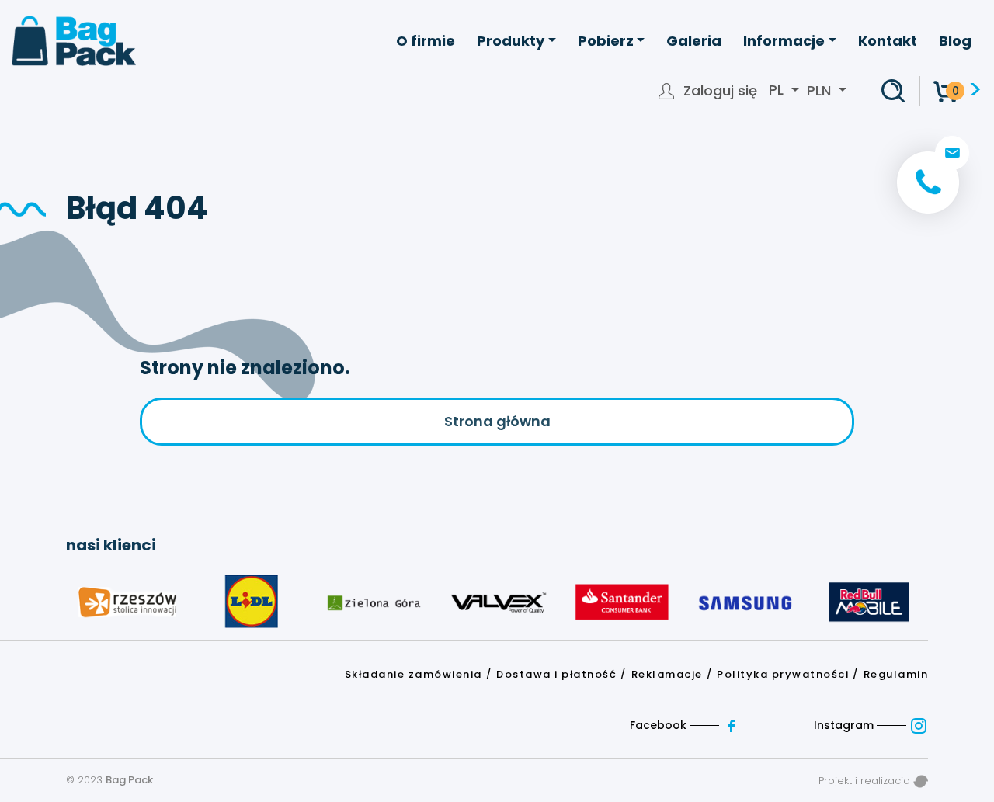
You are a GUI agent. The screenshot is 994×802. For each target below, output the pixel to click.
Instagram (845, 725)
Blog (955, 40)
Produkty (510, 40)
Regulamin (896, 674)
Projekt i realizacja (865, 780)
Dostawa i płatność (556, 674)
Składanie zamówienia (413, 674)
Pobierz (606, 40)
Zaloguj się (720, 91)
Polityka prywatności (783, 674)
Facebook (660, 725)
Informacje (784, 40)
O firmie (425, 40)
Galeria (693, 40)
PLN (819, 90)
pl (778, 90)
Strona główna (497, 421)
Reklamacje (667, 674)
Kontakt (887, 40)
